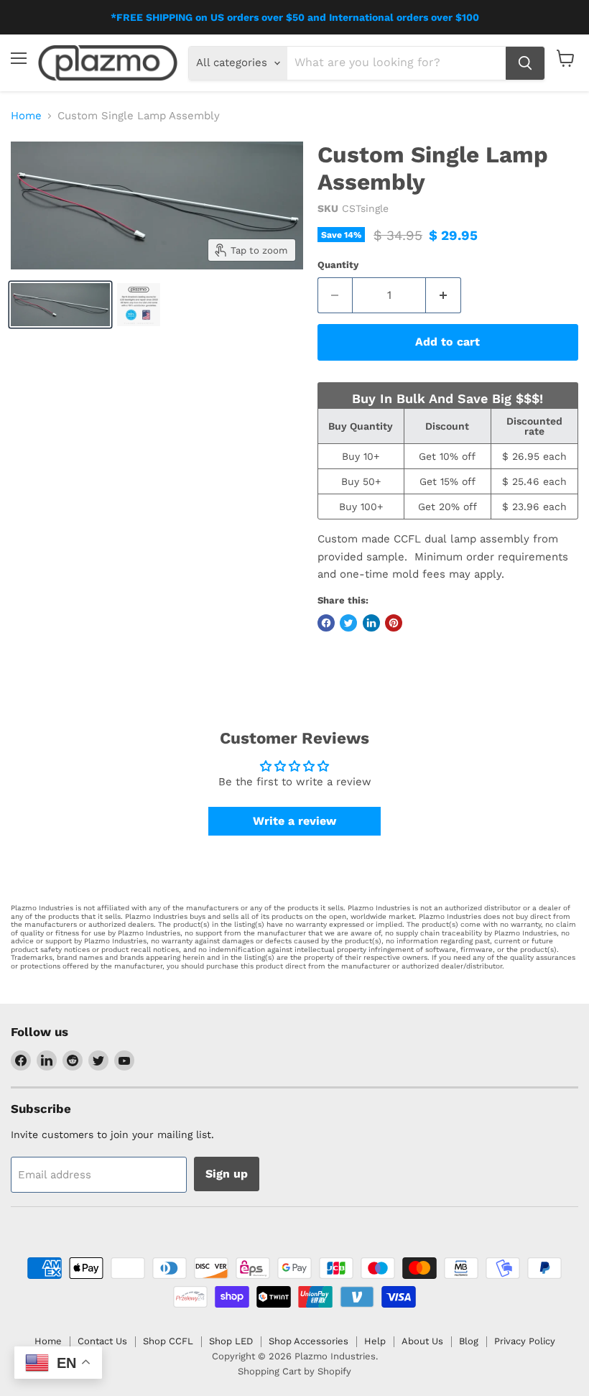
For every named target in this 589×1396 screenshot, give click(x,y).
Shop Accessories (308, 1341)
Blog (468, 1341)
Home (26, 116)
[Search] (525, 63)
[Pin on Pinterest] (393, 623)
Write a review (294, 821)
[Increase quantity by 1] (443, 295)
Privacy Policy (524, 1341)
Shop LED (231, 1341)
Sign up (226, 1173)
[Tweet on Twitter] (348, 623)
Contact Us (102, 1341)
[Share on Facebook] (326, 623)
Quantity (337, 264)
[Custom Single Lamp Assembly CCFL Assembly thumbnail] (139, 305)
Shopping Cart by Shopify (294, 1371)
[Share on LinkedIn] (371, 623)
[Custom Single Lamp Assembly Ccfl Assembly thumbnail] (60, 305)
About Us (422, 1341)
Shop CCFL (168, 1341)
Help (375, 1341)
